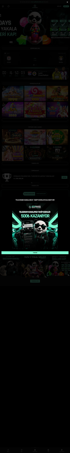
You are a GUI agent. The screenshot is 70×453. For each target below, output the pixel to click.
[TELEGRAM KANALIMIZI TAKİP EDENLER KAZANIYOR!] (35, 226)
